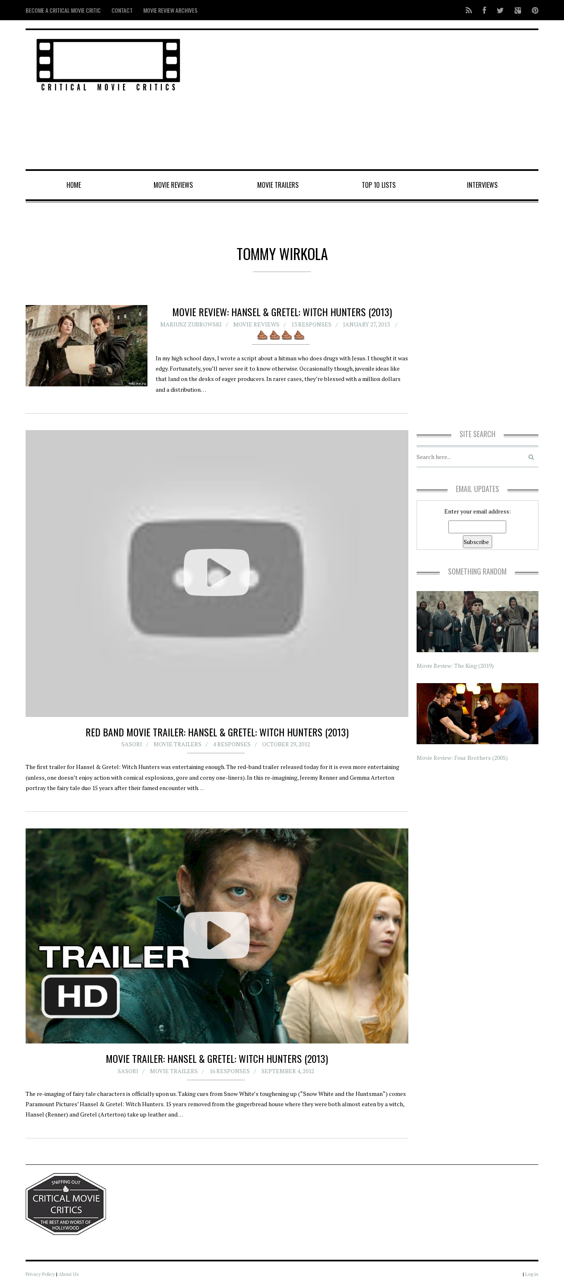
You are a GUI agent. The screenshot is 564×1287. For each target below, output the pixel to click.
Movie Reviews (173, 185)
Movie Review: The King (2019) (455, 666)
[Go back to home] (108, 63)
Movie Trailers (278, 185)
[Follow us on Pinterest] (532, 10)
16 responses (229, 1071)
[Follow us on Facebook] (484, 10)
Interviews (482, 185)
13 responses (311, 324)
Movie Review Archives (170, 10)
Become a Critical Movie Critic (63, 10)
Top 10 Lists (379, 185)
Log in (531, 1274)
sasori (131, 744)
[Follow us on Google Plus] (517, 10)
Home (73, 185)
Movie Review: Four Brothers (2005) (462, 758)
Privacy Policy (40, 1274)
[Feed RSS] (469, 10)
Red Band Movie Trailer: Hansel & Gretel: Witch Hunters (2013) (216, 731)
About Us (69, 1274)
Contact (122, 10)
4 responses (232, 744)
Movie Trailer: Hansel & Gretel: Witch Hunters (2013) (217, 1058)
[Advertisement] (368, 100)
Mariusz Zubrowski (191, 324)
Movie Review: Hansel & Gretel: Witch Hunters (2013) (282, 311)
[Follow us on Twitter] (500, 10)
